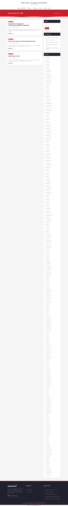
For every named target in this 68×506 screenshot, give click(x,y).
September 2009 (49, 454)
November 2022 (48, 160)
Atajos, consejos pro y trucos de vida (52, 42)
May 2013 (47, 420)
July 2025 (47, 87)
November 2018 (48, 269)
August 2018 (48, 276)
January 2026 (48, 73)
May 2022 (47, 174)
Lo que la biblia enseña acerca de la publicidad (52, 498)
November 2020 (48, 215)
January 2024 (48, 128)
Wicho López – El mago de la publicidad (34, 3)
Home (55, 13)
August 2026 (48, 57)
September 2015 (49, 356)
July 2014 (47, 388)
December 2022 (48, 158)
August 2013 (48, 413)
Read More (10, 33)
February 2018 (48, 290)
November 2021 (48, 187)
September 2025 (49, 82)
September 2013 (49, 411)
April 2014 (47, 395)
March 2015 (48, 370)
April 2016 (47, 340)
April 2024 (47, 121)
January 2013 (48, 429)
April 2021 (47, 203)
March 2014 (48, 397)
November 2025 (48, 78)
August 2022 (48, 167)
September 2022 (49, 165)
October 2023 (48, 135)
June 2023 (47, 144)
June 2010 (47, 438)
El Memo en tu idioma (47, 8)
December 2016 (48, 322)
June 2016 (47, 336)
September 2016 (49, 329)
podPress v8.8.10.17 (37, 505)
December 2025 (48, 76)
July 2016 (47, 333)
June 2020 (47, 226)
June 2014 (47, 390)
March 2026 (48, 69)
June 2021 (47, 199)
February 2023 (48, 153)
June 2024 (47, 117)
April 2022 (47, 176)
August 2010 (48, 434)
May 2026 (47, 64)
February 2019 (48, 263)
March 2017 (48, 315)
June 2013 (47, 418)
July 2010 (47, 436)
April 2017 (47, 313)
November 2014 (48, 379)
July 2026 (47, 60)
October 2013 (48, 409)
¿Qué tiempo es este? (14, 56)
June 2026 (47, 62)
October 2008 (48, 475)
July (59, 13)
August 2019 (48, 249)
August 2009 (48, 456)
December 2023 (48, 130)
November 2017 (48, 297)
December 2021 (48, 185)
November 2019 (48, 242)
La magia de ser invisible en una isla (52, 37)
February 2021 (48, 208)
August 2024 (48, 112)
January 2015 (48, 374)
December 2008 (48, 470)
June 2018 (47, 281)
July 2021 (47, 196)
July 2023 (47, 142)
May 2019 (47, 256)
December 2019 (48, 240)
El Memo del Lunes (15, 27)
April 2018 (47, 285)
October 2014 (48, 381)
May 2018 (47, 283)
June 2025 (47, 89)
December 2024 (48, 103)
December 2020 (48, 212)
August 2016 (48, 331)
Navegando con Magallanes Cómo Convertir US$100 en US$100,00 (18, 24)
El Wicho (40, 8)
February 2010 (48, 447)
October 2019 (48, 244)
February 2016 (48, 345)
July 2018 (47, 279)
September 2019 (49, 247)
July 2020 (47, 224)
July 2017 (47, 306)
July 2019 (47, 251)
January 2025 (48, 101)
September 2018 (49, 274)
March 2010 (48, 445)
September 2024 (49, 110)
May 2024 (47, 119)
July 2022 (47, 169)
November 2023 (48, 133)
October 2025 (48, 80)
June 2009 (47, 461)
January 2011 (48, 431)
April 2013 (47, 422)
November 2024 (48, 105)
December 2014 (48, 377)
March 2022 (48, 178)
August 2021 (48, 194)
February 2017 (48, 317)
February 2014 (48, 399)
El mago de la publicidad (21, 8)
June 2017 (47, 308)
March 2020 (48, 233)
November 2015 (48, 352)
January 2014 (48, 402)
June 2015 (47, 363)
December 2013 (48, 404)
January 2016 (48, 347)
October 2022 (48, 162)
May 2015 (47, 365)
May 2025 (47, 92)
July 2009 (47, 459)
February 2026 (48, 71)
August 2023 (48, 139)
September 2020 (49, 219)
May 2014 (47, 393)
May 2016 (47, 338)
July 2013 (47, 415)
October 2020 (48, 217)
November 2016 (48, 324)
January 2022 (48, 183)
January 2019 (48, 265)
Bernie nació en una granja (50, 39)
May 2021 (47, 201)
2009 (57, 13)
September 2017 (49, 301)
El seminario (29, 8)
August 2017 (48, 304)
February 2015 (48, 372)
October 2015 (48, 354)
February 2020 (48, 235)
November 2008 (48, 472)
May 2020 (47, 228)
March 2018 (48, 288)
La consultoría (35, 8)
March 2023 (48, 151)
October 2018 (48, 272)
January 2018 (48, 292)
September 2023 (49, 137)
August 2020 (48, 222)
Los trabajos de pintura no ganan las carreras (52, 496)
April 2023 (47, 149)
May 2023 (47, 146)
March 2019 (48, 260)
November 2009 (48, 450)
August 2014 (48, 386)
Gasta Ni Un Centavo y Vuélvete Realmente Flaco (21, 41)
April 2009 (47, 466)
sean (10, 27)
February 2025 (48, 98)
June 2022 (47, 171)
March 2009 (48, 468)
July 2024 (47, 114)
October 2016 (48, 326)
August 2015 (48, 358)
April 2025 (47, 94)
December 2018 (48, 267)
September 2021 (49, 192)
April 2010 (47, 443)
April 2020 (47, 231)
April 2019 (47, 258)
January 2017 (48, 320)
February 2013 (48, 427)
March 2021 (48, 206)
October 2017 (48, 299)
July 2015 (47, 361)
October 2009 (48, 452)
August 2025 (48, 85)
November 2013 (48, 406)
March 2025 (48, 96)
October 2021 (48, 190)
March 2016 (48, 342)
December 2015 (48, 349)
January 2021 (48, 210)
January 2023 (48, 155)
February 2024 (48, 126)
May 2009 (47, 463)
